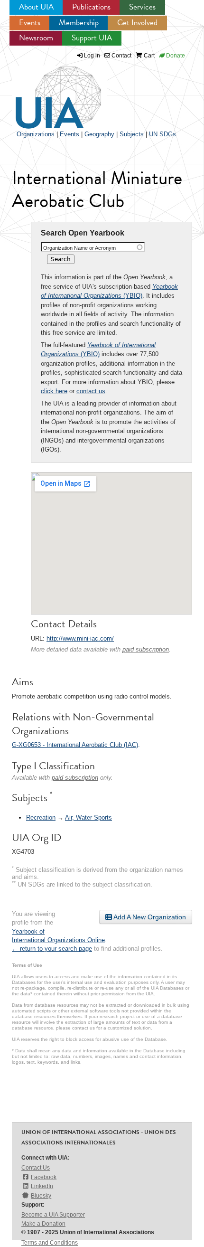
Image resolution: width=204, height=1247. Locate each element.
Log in (92, 55)
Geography (99, 134)
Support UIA (92, 38)
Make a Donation (43, 1223)
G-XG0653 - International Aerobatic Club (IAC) (75, 744)
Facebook (43, 1177)
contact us (90, 391)
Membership (79, 22)
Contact (120, 55)
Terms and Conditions (49, 1242)
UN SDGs (162, 134)
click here (54, 391)
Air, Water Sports (88, 817)
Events (29, 22)
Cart (148, 55)
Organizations (36, 134)
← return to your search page (52, 948)
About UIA (36, 7)
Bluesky (41, 1195)
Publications (91, 7)
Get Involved (137, 22)
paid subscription (145, 649)
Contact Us (35, 1167)
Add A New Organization (149, 917)
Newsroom (36, 38)
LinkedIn (42, 1186)
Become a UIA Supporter (53, 1214)
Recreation (41, 817)
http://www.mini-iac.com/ (80, 638)
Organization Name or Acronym (79, 248)
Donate (175, 55)
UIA (47, 92)
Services (142, 7)
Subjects (132, 134)
